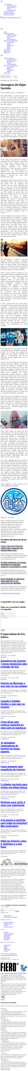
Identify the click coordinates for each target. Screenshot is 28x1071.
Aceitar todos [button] (12, 994)
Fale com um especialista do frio (11, 17)
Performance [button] (4, 1019)
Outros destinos (11, 64)
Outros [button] (3, 1051)
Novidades (7, 936)
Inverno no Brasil (8, 11)
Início (5, 32)
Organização (10, 45)
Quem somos (7, 915)
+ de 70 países (8, 4)
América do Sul (11, 7)
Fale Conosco (7, 51)
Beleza (9, 46)
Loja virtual (7, 49)
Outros (9, 48)
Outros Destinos (11, 10)
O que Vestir (10, 42)
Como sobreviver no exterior (14, 453)
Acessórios (4, 657)
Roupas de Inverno (9, 13)
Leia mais (19, 993)
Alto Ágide (3, 837)
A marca (6, 932)
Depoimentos (7, 935)
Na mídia (6, 939)
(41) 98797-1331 (12, 953)
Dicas (2, 718)
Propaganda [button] (4, 1040)
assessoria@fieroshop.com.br (9, 955)
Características (5, 739)
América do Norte (12, 5)
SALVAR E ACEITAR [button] (5, 1069)
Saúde (8, 43)
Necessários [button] (4, 1059)
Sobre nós (6, 52)
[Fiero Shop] (14, 973)
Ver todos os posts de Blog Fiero (10, 593)
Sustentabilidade (9, 933)
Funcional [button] (3, 1008)
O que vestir (10, 67)
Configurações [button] (5, 994)
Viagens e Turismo (9, 14)
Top (2, 982)
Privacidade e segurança (10, 917)
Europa (9, 8)
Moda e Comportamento (11, 40)
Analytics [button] (3, 1029)
